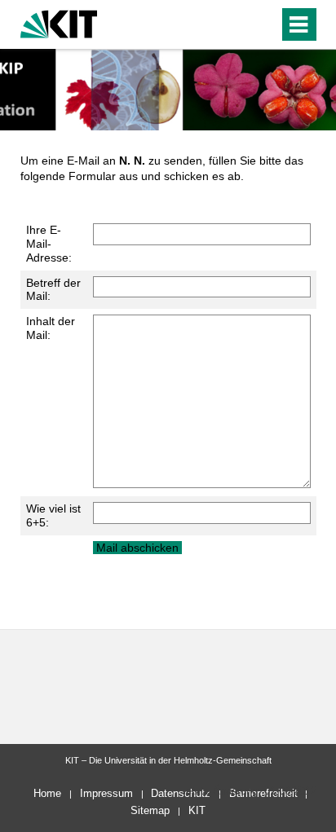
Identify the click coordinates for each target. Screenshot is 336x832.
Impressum (106, 793)
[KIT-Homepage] (59, 22)
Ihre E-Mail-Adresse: (49, 243)
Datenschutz (180, 793)
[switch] (237, 24)
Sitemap (150, 810)
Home (47, 793)
